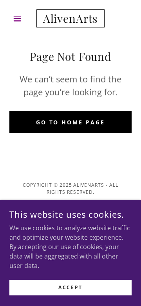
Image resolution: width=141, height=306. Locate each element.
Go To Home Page (70, 122)
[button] (18, 18)
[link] (70, 18)
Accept (70, 287)
